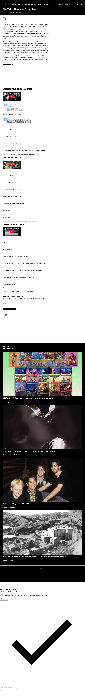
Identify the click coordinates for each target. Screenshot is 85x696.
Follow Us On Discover (9, 309)
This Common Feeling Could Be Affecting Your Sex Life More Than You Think (29, 451)
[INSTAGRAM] (41, 572)
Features (7, 304)
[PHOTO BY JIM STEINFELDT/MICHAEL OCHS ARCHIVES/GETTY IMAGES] (42, 480)
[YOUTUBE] (46, 572)
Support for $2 (2, 598)
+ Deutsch (80, 1)
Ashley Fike (15, 454)
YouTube (33, 304)
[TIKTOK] (43, 572)
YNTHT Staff (7, 12)
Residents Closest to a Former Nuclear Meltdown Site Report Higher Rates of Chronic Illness (35, 556)
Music (35, 4)
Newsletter (67, 4)
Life (22, 4)
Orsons (21, 29)
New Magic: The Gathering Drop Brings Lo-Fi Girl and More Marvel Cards (28, 398)
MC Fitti (13, 29)
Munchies (30, 4)
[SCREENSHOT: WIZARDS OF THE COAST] (42, 374)
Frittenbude (12, 304)
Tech (26, 4)
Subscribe (60, 4)
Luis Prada (13, 560)
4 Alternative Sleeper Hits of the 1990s (16, 504)
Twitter (13, 291)
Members (46, 4)
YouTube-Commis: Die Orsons (24, 298)
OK (1, 690)
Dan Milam (13, 507)
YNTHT (22, 304)
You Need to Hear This (27, 304)
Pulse (19, 4)
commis (4, 304)
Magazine (14, 4)
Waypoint (40, 4)
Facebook (19, 291)
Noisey (19, 304)
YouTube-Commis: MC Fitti (10, 298)
